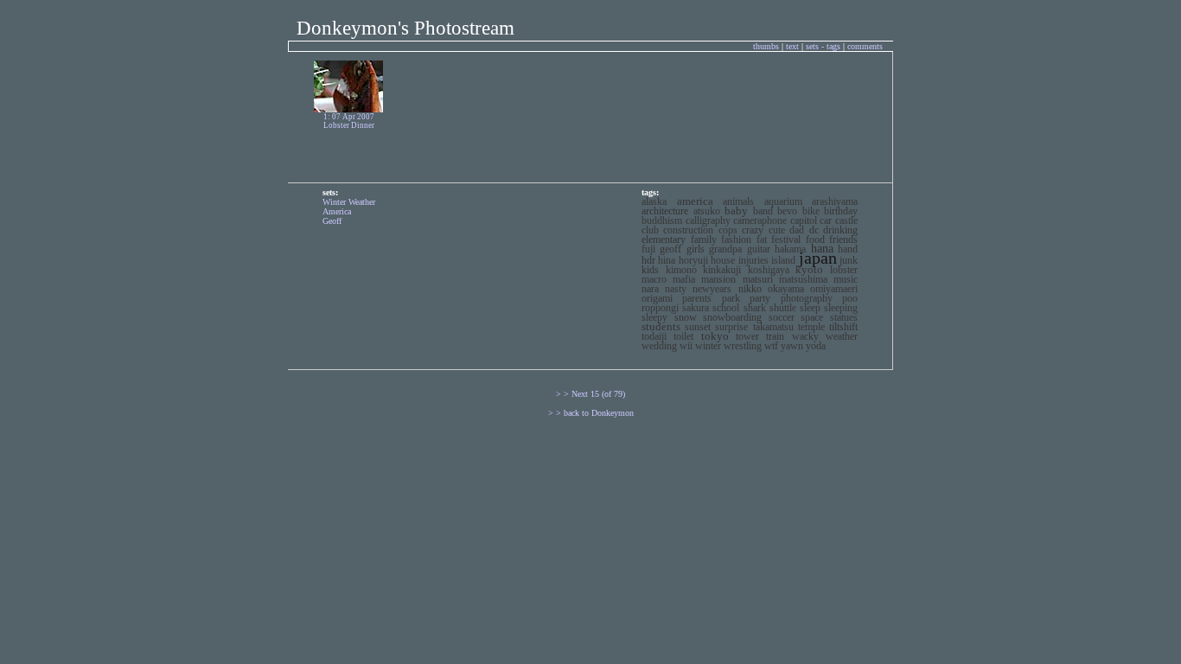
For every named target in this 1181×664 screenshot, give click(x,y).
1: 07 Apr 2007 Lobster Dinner (348, 121)
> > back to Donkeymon (591, 413)
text (793, 46)
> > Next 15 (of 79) (590, 394)
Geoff (332, 221)
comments (865, 46)
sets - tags (824, 46)
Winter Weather (348, 202)
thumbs (766, 46)
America (336, 211)
